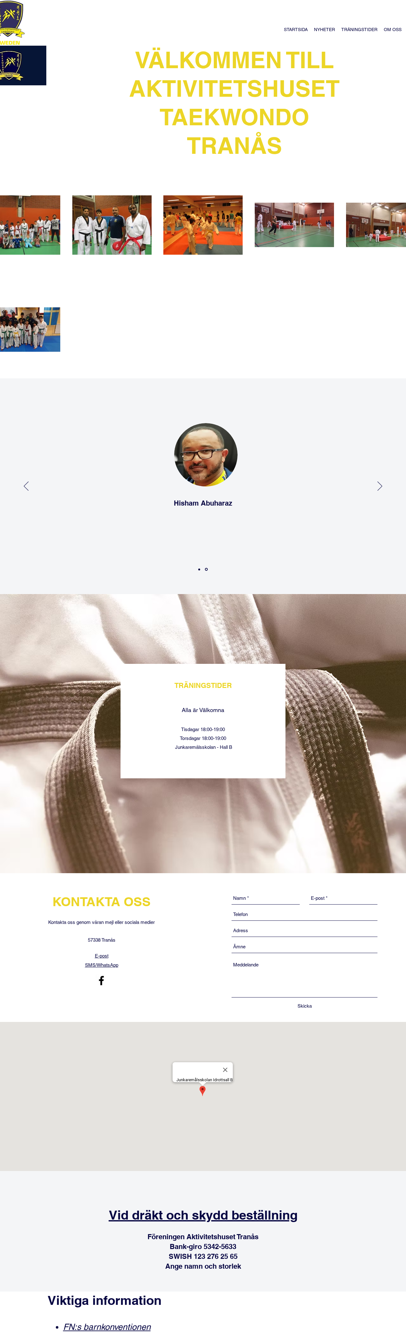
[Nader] (199, 569)
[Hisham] (207, 569)
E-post (101, 955)
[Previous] (26, 486)
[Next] (379, 486)
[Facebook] (101, 980)
